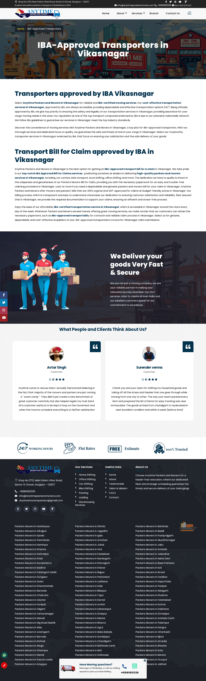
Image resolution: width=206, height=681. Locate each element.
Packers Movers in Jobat (89, 544)
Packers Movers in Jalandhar (152, 554)
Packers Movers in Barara (150, 655)
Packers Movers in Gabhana (152, 609)
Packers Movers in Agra (89, 627)
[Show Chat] (4, 655)
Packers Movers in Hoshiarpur (32, 526)
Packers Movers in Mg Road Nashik (35, 622)
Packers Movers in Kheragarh (92, 563)
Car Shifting (86, 484)
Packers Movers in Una (88, 549)
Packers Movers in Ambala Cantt (154, 618)
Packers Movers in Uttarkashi (152, 632)
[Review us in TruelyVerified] (185, 1)
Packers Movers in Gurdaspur (92, 636)
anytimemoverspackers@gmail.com (41, 500)
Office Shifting (87, 479)
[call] (124, 666)
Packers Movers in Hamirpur (31, 544)
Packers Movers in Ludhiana (91, 581)
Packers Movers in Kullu (149, 650)
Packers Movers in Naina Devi (152, 558)
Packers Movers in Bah (88, 650)
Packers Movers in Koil (148, 567)
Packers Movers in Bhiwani (150, 645)
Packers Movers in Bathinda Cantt (95, 645)
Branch (154, 13)
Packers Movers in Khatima (151, 595)
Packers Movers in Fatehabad (153, 600)
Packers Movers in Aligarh (30, 609)
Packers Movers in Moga (29, 645)
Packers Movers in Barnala (30, 636)
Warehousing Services (84, 503)
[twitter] (171, 1)
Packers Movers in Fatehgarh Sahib (36, 572)
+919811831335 (164, 5)
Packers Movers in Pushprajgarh (154, 535)
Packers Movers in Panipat (151, 586)
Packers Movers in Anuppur (31, 664)
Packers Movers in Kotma (150, 604)
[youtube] (180, 1)
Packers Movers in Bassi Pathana (154, 563)
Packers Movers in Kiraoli (150, 572)
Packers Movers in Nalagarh (151, 590)
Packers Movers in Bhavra (90, 622)
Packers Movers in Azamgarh (32, 632)
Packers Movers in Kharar (90, 567)
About (120, 13)
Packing (83, 493)
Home (105, 13)
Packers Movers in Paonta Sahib (34, 659)
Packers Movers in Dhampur (31, 650)
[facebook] (166, 1)
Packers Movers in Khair (29, 558)
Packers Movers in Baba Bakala (93, 632)
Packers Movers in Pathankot (92, 577)
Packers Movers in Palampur (152, 622)
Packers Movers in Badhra (30, 567)
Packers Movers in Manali (30, 618)
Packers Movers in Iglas (89, 535)
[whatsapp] (133, 666)
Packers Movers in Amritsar (91, 540)
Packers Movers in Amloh (90, 604)
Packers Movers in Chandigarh (93, 641)
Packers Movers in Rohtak (30, 641)
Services (137, 13)
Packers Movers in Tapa (89, 595)
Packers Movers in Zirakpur (91, 613)
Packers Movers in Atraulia (151, 641)
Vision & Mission (118, 488)
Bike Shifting (86, 488)
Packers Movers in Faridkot (151, 577)
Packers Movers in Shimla (90, 526)
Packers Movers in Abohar (30, 600)
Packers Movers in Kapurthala (153, 581)
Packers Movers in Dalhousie (92, 655)
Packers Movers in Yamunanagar (34, 613)
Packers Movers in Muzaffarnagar (155, 540)
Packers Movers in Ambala (151, 549)
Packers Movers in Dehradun (32, 554)
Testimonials (116, 484)
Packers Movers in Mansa (90, 618)
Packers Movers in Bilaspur (91, 590)
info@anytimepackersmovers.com (136, 5)
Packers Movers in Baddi (149, 531)
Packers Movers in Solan (29, 581)
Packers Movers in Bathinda (151, 526)
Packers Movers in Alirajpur (31, 531)
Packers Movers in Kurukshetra (33, 563)
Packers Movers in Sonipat (30, 604)
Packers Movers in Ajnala (29, 535)
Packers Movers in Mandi (29, 655)
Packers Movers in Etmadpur (152, 613)
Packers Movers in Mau (28, 627)
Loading (83, 497)
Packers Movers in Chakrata (31, 595)
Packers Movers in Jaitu (149, 544)
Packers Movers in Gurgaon (31, 577)
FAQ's (112, 493)
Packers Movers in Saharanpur (93, 609)
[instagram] (175, 1)
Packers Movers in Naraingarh (93, 558)
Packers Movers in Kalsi (89, 586)
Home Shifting (87, 475)
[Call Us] (4, 665)
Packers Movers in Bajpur (90, 572)
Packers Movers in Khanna (30, 549)
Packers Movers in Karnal (90, 600)
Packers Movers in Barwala (31, 590)
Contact (114, 497)
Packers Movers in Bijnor (149, 636)
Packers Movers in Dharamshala (34, 586)
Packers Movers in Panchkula (32, 540)
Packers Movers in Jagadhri (91, 531)
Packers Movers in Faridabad (92, 554)
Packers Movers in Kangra (150, 627)
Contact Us (173, 13)
